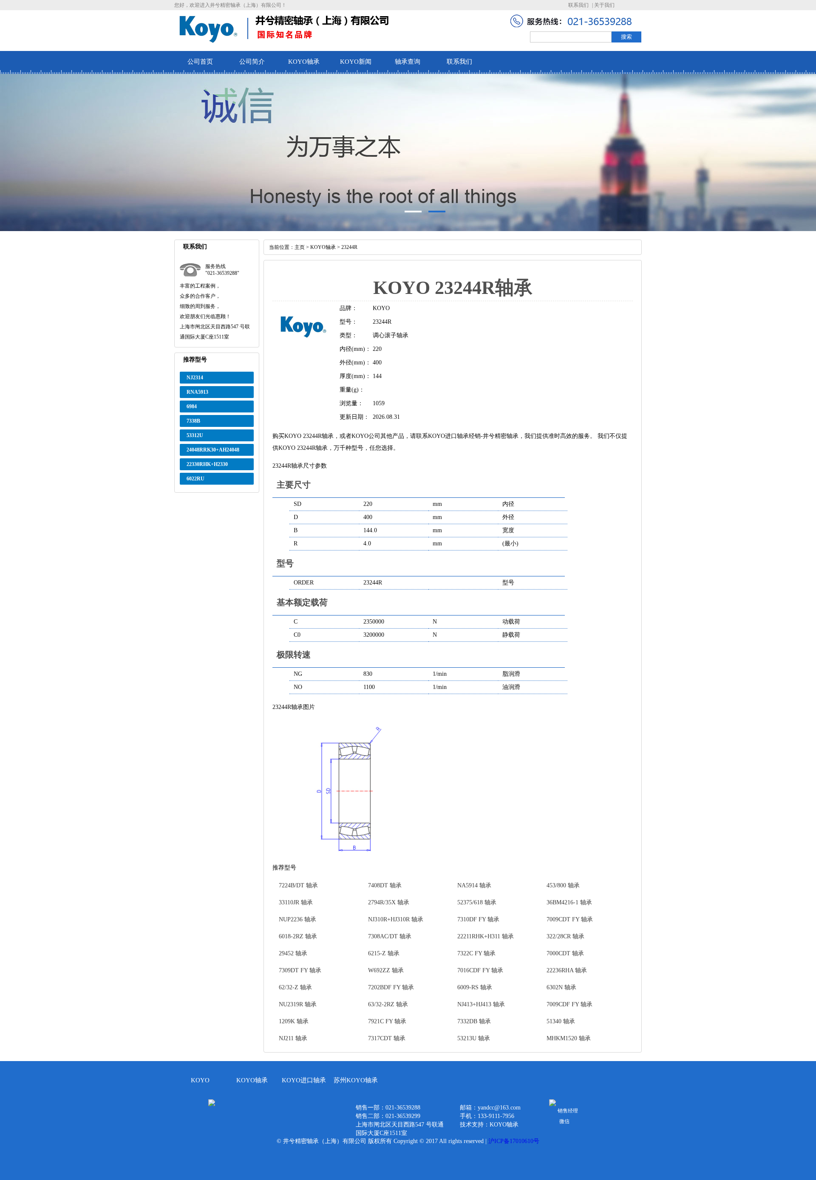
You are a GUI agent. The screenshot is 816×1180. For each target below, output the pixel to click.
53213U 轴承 (473, 1038)
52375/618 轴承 (476, 902)
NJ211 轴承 (293, 1038)
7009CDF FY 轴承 (569, 1004)
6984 (192, 406)
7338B (193, 421)
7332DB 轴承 (474, 1021)
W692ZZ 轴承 (386, 970)
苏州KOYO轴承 (356, 1080)
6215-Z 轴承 (384, 953)
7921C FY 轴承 (387, 1021)
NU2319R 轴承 (298, 1004)
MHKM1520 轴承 (569, 1038)
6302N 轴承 (561, 987)
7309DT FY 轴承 (300, 970)
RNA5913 (197, 392)
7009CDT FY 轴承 (570, 919)
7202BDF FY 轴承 (391, 987)
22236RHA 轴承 (567, 970)
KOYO (200, 1080)
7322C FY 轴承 (476, 953)
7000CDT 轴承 (565, 953)
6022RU (195, 479)
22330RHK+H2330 (207, 464)
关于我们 (604, 5)
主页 (300, 247)
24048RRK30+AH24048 (213, 450)
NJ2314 (195, 378)
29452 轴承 (293, 953)
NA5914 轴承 (474, 885)
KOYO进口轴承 (304, 1080)
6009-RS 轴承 (474, 987)
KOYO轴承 (304, 61)
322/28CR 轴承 (565, 936)
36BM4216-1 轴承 (569, 902)
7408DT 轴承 (385, 885)
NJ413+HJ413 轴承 (481, 1004)
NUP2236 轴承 (297, 919)
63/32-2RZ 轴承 (388, 1004)
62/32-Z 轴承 (295, 987)
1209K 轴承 (294, 1021)
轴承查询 (407, 61)
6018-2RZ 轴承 (298, 936)
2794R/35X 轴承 (388, 902)
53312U (195, 435)
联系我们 (578, 5)
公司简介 (252, 61)
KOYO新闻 (355, 61)
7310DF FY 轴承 (478, 919)
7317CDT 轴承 (386, 1038)
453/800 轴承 (563, 885)
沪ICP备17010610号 (513, 1141)
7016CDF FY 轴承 (480, 970)
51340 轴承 (561, 1021)
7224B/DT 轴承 (298, 885)
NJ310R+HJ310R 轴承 (395, 919)
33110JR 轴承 (296, 902)
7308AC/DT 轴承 (389, 936)
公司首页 (200, 61)
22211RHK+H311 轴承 (485, 936)
